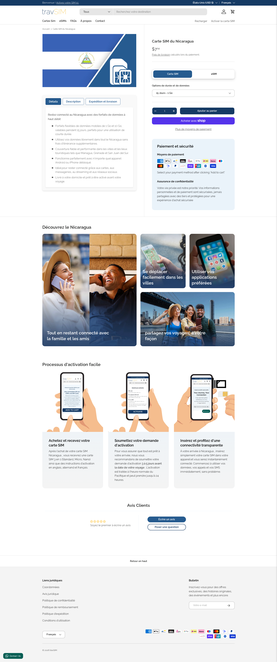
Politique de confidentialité (58, 600)
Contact (100, 20)
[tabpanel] (89, 147)
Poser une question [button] (167, 527)
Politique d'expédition (55, 613)
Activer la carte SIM (223, 21)
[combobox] (143, 11)
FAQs (73, 20)
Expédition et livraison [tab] (103, 101)
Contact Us (15, 655)
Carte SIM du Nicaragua (64, 29)
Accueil (46, 29)
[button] (232, 11)
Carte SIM (172, 73)
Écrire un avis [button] (166, 519)
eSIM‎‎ (214, 73)
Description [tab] (73, 101)
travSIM (53, 650)
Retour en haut (138, 561)
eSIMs (63, 20)
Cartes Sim (48, 20)
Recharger (201, 21)
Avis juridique (50, 593)
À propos (86, 20)
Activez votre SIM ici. (67, 2)
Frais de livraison (161, 54)
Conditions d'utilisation (56, 620)
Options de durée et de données (170, 85)
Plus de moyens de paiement (193, 129)
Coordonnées (50, 587)
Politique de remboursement (60, 607)
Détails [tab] (53, 101)
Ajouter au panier (207, 110)
